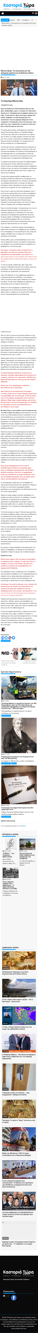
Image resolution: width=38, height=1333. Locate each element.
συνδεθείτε (22, 826)
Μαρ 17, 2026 (6, 754)
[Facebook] (2, 637)
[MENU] (36, 13)
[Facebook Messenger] (13, 637)
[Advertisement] (19, 47)
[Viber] (9, 637)
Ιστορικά (14, 763)
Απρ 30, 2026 (7, 879)
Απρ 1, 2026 (6, 701)
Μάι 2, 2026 (24, 851)
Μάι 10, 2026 (7, 851)
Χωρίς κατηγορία (5, 640)
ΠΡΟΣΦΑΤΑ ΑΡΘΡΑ (10, 834)
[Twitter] (6, 637)
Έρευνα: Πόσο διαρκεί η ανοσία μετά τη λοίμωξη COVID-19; (8, 663)
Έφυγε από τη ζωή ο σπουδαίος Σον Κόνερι (29, 662)
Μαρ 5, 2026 (6, 805)
